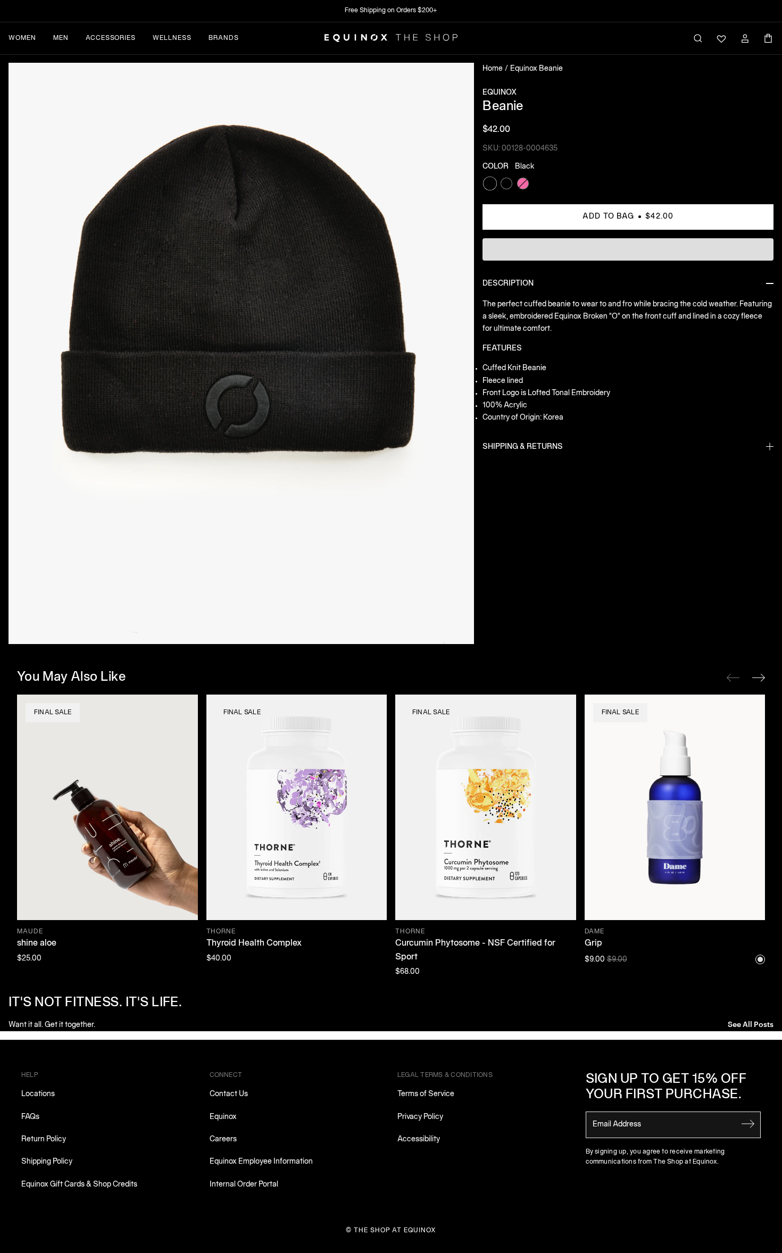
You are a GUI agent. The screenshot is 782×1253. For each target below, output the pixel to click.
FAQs (30, 1117)
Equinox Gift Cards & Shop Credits (79, 1184)
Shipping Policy (46, 1161)
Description (508, 283)
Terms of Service (425, 1094)
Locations (38, 1094)
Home (492, 68)
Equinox (223, 1117)
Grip (593, 943)
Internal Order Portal (244, 1184)
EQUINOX (499, 92)
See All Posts (750, 1023)
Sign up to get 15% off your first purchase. (666, 1087)
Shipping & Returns (522, 447)
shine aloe (36, 943)
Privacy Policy (420, 1117)
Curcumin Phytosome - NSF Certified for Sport (475, 950)
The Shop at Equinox (395, 1230)
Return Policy (43, 1139)
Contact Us (229, 1094)
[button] (241, 354)
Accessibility (418, 1139)
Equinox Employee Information (261, 1161)
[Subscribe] (748, 1124)
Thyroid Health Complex (254, 943)
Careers (223, 1139)
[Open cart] (768, 38)
